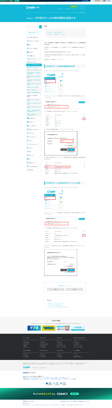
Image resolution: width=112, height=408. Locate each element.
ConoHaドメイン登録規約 (31, 363)
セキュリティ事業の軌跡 (72, 378)
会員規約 (24, 363)
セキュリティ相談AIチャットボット (64, 377)
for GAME (63, 3)
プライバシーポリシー (65, 364)
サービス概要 (82, 364)
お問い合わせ (83, 9)
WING (47, 3)
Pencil (73, 3)
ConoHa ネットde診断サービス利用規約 (61, 363)
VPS (50, 3)
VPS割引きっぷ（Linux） (66, 12)
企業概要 (77, 364)
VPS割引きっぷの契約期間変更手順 (55, 32)
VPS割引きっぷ (57, 12)
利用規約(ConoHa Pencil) (83, 363)
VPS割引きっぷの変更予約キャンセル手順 (56, 34)
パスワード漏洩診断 (46, 377)
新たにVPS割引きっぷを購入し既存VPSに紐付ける (58, 307)
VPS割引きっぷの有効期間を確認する (55, 305)
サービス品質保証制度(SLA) (51, 364)
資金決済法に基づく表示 (42, 364)
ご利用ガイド (60, 9)
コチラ (62, 59)
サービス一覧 (78, 3)
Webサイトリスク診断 (54, 377)
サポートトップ (29, 12)
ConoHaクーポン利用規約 (50, 363)
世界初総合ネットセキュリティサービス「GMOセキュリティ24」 (32, 377)
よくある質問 (67, 9)
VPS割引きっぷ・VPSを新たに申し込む (56, 303)
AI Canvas (68, 3)
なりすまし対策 (65, 379)
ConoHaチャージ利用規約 (40, 363)
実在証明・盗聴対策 (26, 379)
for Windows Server (56, 3)
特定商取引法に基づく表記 (32, 364)
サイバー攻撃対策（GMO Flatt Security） (55, 379)
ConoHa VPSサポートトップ (39, 12)
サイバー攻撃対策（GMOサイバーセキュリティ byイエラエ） (39, 379)
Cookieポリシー (72, 364)
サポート (84, 3)
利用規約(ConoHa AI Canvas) (73, 363)
